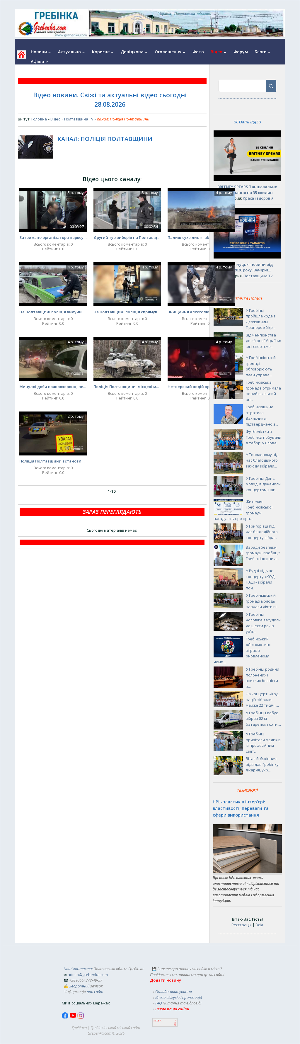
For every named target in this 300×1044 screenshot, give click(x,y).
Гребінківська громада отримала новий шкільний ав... (263, 391)
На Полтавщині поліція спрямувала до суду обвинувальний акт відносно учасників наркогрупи (127, 311)
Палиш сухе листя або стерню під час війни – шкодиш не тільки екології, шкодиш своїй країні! (201, 237)
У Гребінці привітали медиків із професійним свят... (263, 742)
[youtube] (73, 1017)
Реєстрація (241, 924)
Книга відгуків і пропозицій (178, 997)
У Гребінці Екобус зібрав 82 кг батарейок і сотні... (263, 718)
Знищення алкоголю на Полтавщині (201, 311)
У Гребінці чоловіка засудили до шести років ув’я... (263, 623)
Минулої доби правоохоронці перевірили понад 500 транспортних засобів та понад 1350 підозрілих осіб (53, 386)
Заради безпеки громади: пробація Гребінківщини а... (263, 553)
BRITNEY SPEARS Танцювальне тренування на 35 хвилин (247, 189)
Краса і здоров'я (258, 198)
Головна (39, 119)
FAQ (158, 1003)
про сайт (95, 991)
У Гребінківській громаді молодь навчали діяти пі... (262, 601)
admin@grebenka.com (88, 974)
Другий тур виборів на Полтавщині (127, 237)
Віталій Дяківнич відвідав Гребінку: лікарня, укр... (262, 764)
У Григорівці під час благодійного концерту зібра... (262, 531)
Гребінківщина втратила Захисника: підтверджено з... (262, 415)
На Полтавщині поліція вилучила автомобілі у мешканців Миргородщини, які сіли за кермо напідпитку (53, 311)
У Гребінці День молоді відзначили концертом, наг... (263, 484)
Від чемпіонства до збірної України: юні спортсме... (263, 340)
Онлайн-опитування (173, 991)
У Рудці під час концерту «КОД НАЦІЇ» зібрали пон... (260, 579)
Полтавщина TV (78, 119)
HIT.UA (157, 1020)
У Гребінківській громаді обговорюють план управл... (261, 366)
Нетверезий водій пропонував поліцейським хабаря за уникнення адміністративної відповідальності (201, 386)
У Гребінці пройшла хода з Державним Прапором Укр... (261, 319)
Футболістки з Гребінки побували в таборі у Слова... (263, 437)
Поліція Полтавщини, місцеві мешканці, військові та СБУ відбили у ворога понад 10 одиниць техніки (127, 386)
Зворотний (79, 986)
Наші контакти (78, 968)
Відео (55, 119)
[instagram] (80, 1017)
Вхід (259, 924)
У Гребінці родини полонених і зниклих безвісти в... (262, 677)
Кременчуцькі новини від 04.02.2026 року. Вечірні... (247, 267)
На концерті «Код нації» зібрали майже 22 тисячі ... (262, 699)
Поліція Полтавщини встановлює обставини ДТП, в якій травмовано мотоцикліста (53, 461)
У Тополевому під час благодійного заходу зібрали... (262, 460)
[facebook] (65, 1017)
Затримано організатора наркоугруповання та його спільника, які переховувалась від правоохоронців (53, 237)
